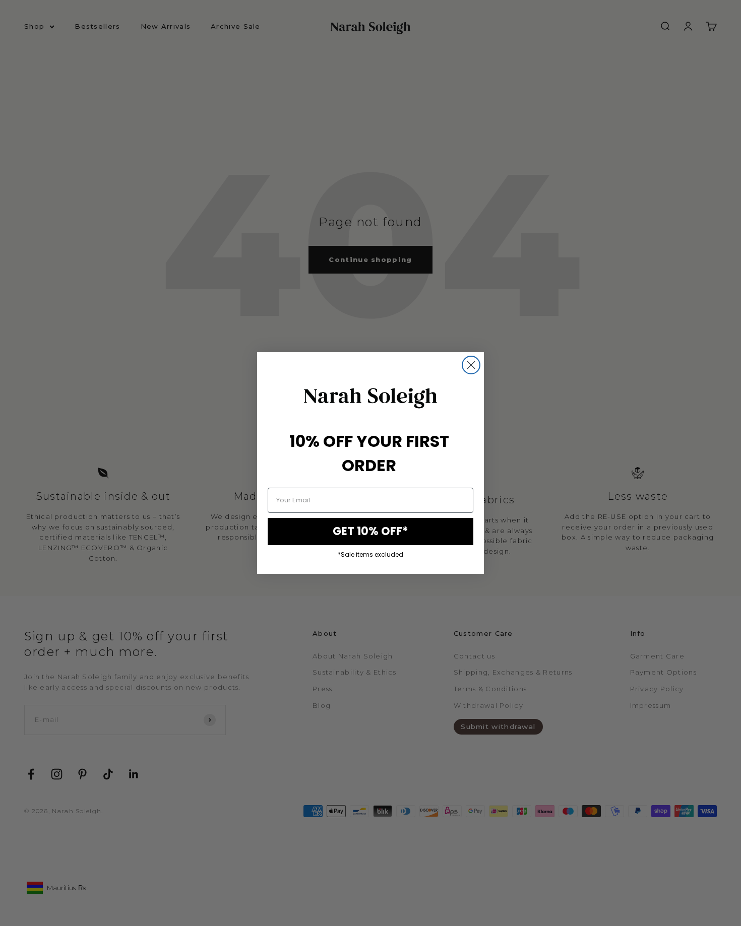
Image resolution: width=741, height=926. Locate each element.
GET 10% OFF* (370, 531)
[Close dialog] (471, 365)
